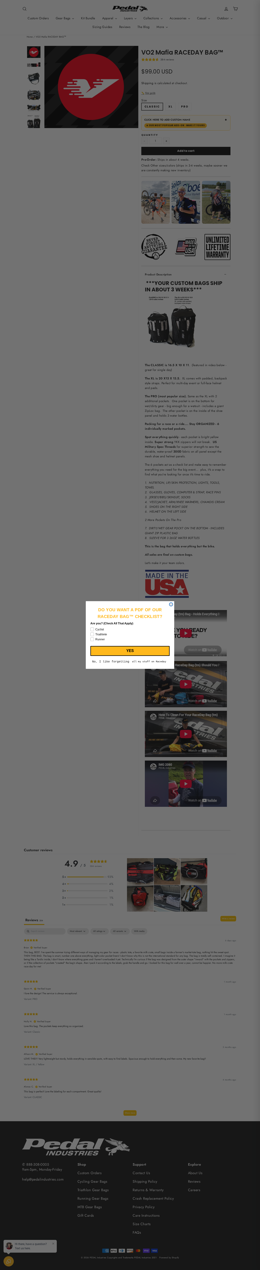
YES (130, 650)
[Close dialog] (171, 604)
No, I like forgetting (110, 661)
